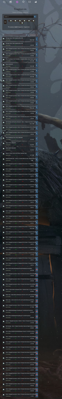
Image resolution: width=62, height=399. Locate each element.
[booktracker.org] (28, 21)
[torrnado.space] (33, 21)
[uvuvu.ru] (24, 21)
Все (5, 22)
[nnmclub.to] (15, 21)
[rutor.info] (10, 21)
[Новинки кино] (11, 2)
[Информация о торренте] (3, 39)
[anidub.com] (19, 21)
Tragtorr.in (20, 9)
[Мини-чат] (4, 2)
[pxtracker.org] (22, 23)
